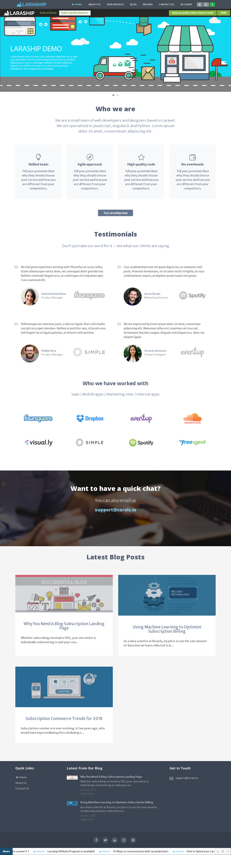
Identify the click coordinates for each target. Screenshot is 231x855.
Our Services (115, 4)
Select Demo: (48, 12)
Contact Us (166, 4)
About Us (94, 4)
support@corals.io (115, 510)
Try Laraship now (115, 213)
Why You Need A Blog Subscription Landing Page (64, 626)
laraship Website (19, 13)
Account (186, 4)
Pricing (148, 4)
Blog (133, 4)
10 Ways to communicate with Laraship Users (132, 851)
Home (78, 4)
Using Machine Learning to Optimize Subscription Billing (167, 629)
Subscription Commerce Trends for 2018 (64, 718)
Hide (223, 12)
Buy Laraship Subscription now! (193, 12)
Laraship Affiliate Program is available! (62, 851)
